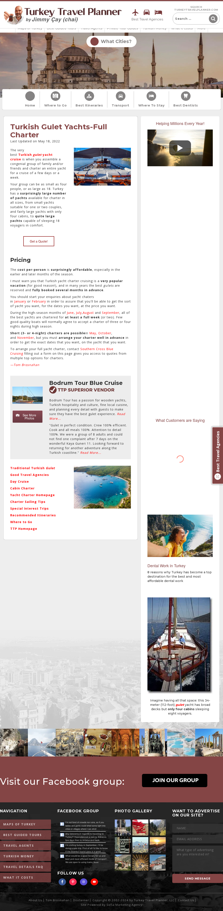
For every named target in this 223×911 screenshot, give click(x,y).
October (104, 333)
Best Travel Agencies (147, 19)
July (79, 313)
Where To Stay (151, 105)
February (39, 301)
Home (30, 105)
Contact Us (186, 900)
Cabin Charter (22, 488)
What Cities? (115, 41)
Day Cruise (19, 481)
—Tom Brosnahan (24, 365)
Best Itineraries (89, 105)
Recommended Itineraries (33, 515)
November (25, 338)
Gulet (50, 468)
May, (93, 333)
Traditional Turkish (28, 468)
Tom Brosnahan (58, 900)
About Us (35, 900)
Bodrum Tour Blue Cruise (86, 383)
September (110, 313)
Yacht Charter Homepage (32, 495)
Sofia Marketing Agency (124, 905)
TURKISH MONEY (18, 856)
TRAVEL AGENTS (18, 845)
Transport (120, 105)
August (88, 313)
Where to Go (55, 105)
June (70, 313)
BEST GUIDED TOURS (22, 835)
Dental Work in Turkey (166, 565)
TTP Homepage (23, 529)
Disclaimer (81, 900)
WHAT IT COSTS (18, 877)
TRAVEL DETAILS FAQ (23, 867)
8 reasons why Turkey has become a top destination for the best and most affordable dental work (179, 576)
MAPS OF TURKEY (19, 824)
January (20, 301)
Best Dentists (185, 105)
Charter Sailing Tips (28, 502)
